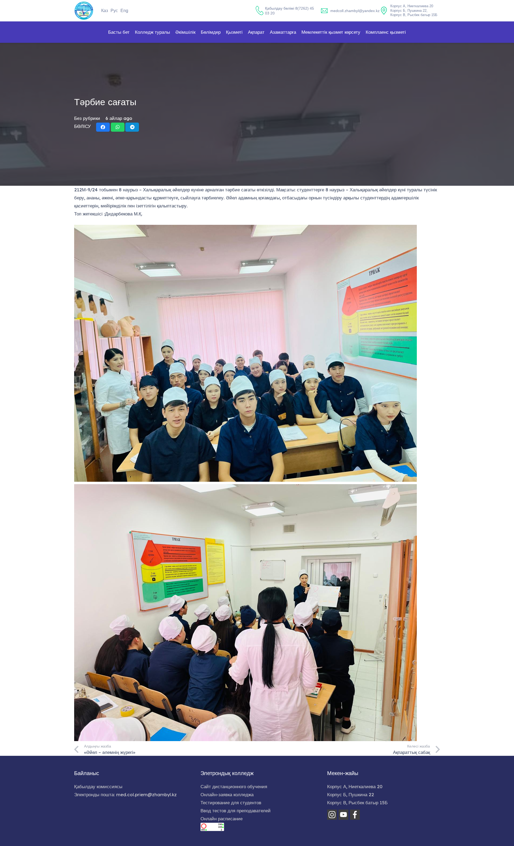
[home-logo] (83, 10)
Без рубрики (87, 118)
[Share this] (103, 127)
